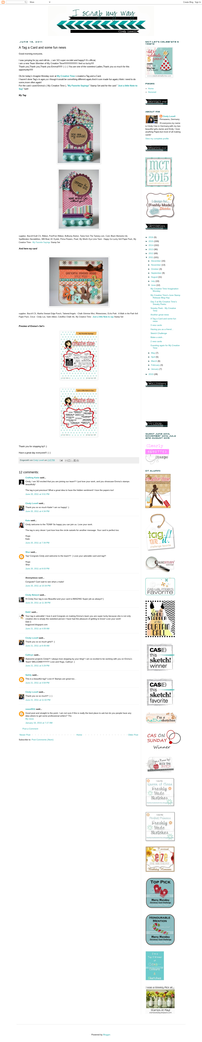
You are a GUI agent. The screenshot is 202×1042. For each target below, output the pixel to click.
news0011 (30, 709)
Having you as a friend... (162, 329)
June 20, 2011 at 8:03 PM (37, 568)
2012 (151, 253)
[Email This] (66, 460)
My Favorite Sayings (78, 85)
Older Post (133, 735)
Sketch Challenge (159, 333)
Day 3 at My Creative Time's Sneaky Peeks (164, 302)
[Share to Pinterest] (77, 460)
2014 (151, 245)
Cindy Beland (32, 595)
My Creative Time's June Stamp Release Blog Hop (165, 296)
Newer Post (25, 735)
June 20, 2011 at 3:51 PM (37, 494)
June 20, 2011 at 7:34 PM (37, 543)
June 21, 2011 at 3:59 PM (37, 683)
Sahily (28, 675)
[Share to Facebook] (74, 460)
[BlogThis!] (69, 460)
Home (79, 735)
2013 (151, 249)
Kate (27, 520)
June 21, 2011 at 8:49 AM (37, 645)
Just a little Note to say (103, 317)
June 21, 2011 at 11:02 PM (37, 700)
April (153, 357)
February (155, 365)
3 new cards (156, 325)
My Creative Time (66, 76)
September (156, 273)
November (156, 265)
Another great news (160, 314)
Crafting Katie (32, 477)
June (153, 285)
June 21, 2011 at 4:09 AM (37, 628)
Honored (152, 92)
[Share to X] (72, 460)
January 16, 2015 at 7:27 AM (38, 723)
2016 (151, 237)
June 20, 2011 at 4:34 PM (37, 511)
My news (29, 719)
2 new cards (156, 341)
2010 (151, 374)
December (156, 261)
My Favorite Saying (41, 242)
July (153, 281)
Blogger (106, 1034)
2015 (151, 241)
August (154, 277)
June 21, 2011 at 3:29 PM (37, 665)
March (154, 361)
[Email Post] (61, 460)
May (153, 353)
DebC (28, 612)
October (155, 269)
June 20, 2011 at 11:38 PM (37, 603)
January (155, 369)
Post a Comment (30, 729)
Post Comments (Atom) (43, 739)
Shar (27, 552)
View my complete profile (157, 138)
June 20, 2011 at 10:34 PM (38, 586)
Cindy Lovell (31, 503)
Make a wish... (157, 337)
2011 (151, 257)
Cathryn (29, 655)
